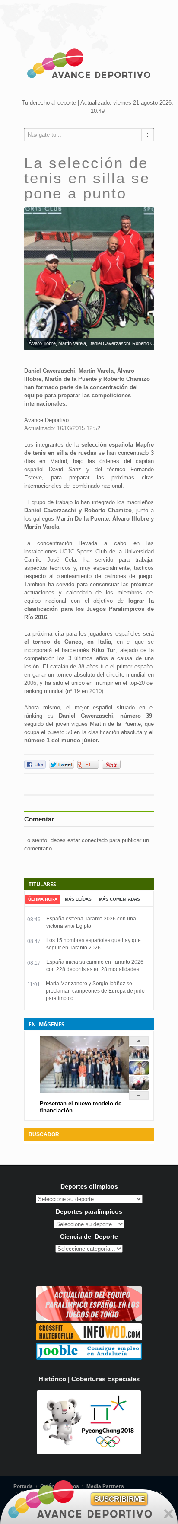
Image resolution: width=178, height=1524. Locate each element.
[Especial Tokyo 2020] (89, 1319)
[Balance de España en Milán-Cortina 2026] (139, 1073)
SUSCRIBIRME (119, 1499)
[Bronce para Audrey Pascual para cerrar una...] (139, 1088)
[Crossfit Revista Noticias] (89, 1338)
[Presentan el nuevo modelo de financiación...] (139, 1058)
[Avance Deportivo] (89, 65)
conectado (95, 840)
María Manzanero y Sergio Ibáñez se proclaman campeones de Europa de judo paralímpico (95, 991)
